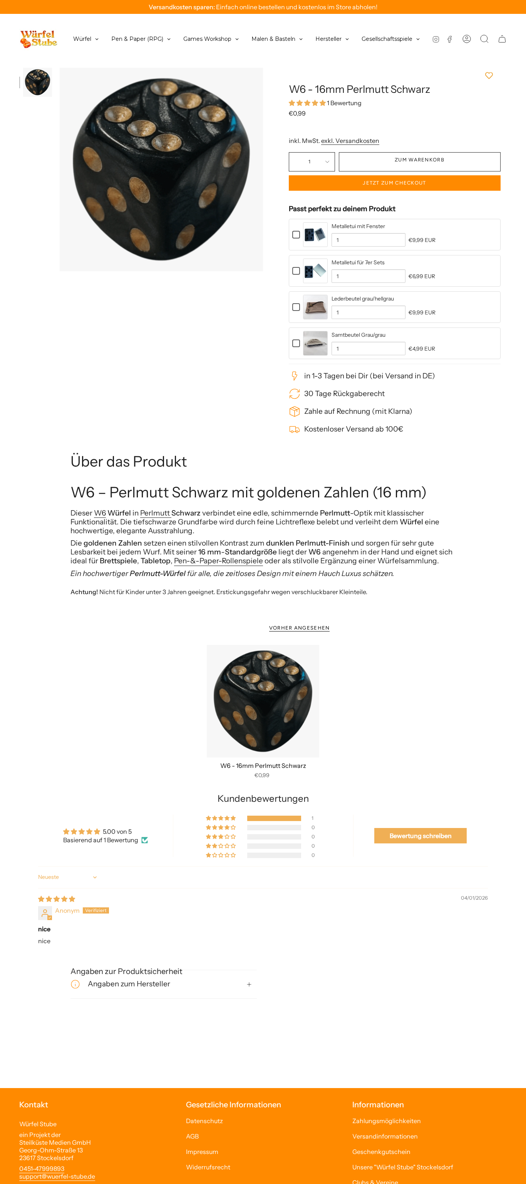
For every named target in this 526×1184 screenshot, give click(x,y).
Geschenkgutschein (381, 1151)
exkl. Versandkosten (350, 140)
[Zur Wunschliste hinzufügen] (395, 75)
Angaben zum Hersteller (129, 983)
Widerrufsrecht (208, 1167)
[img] (56, 899)
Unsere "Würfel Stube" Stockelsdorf (402, 1167)
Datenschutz (204, 1121)
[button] (308, 103)
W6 (100, 513)
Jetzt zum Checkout (394, 183)
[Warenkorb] (502, 38)
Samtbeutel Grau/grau (358, 334)
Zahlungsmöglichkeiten (386, 1121)
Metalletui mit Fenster (358, 226)
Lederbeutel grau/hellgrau (363, 298)
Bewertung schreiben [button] (421, 836)
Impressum (202, 1151)
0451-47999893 (41, 1168)
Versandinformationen (385, 1136)
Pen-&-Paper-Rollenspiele (218, 560)
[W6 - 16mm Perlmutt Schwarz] (263, 701)
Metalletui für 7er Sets (358, 262)
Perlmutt (155, 513)
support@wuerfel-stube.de (57, 1176)
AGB (192, 1136)
